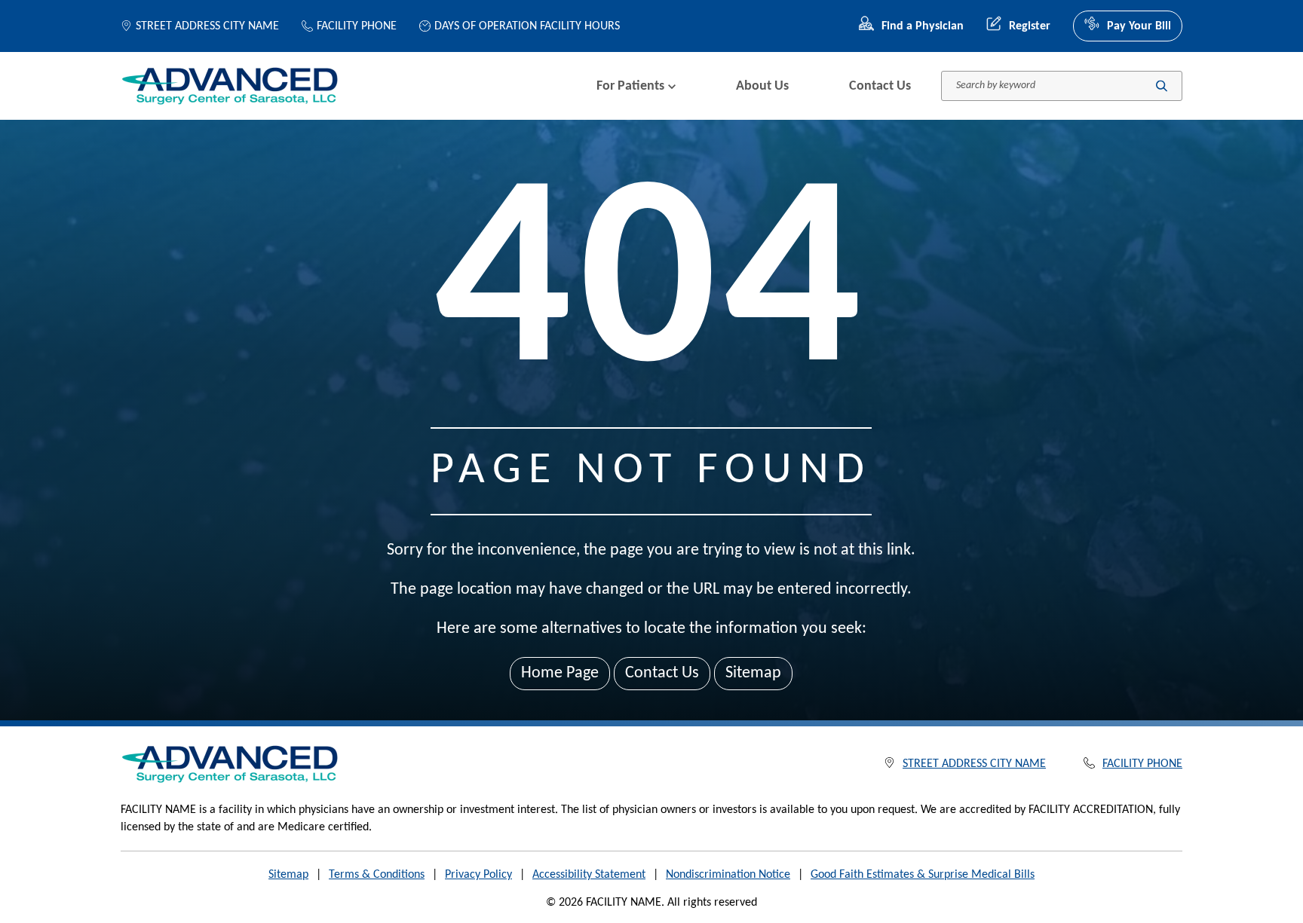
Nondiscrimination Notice (728, 875)
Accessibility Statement (588, 875)
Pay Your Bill (1139, 26)
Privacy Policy (478, 875)
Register (1029, 26)
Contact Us (880, 86)
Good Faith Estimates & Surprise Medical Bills (923, 875)
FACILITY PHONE (357, 26)
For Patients (630, 86)
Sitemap (753, 673)
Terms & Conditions (377, 875)
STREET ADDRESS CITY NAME (207, 26)
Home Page (560, 673)
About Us (762, 86)
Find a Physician (922, 26)
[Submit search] (1161, 86)
